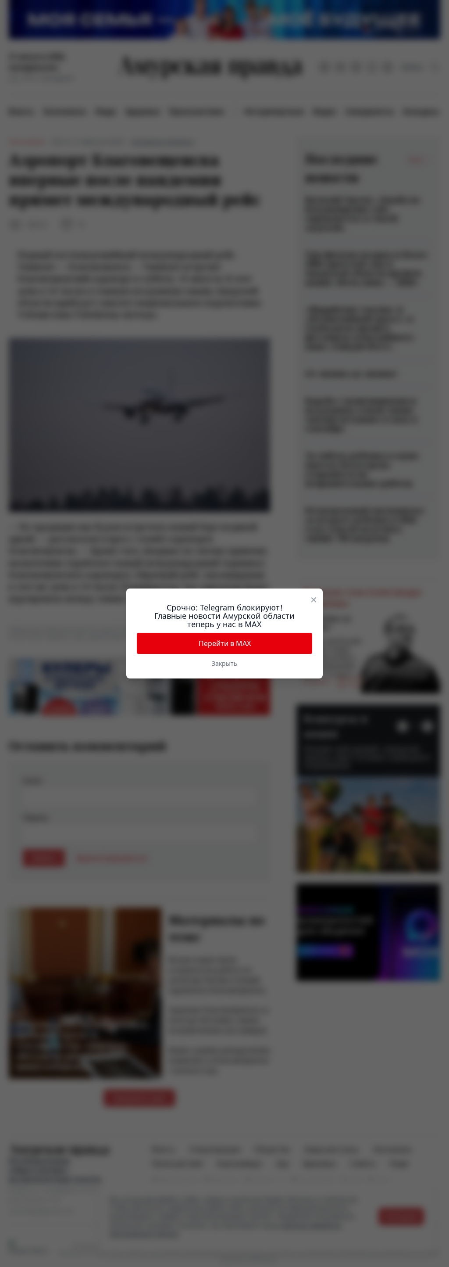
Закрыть (224, 663)
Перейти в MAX (225, 643)
